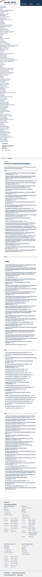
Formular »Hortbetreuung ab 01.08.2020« (15, 466)
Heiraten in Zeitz (4, 33)
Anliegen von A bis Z (4, 87)
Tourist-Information (4, 83)
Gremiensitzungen (4, 106)
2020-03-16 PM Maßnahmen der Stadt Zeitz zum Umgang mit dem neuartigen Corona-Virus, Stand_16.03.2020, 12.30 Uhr (20, 416)
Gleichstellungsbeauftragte (6, 25)
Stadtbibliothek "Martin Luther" (7, 46)
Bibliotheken (3, 15)
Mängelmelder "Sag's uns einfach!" (8, 92)
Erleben (2, 77)
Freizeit (1, 34)
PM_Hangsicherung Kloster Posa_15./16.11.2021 (16, 372)
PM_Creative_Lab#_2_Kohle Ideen (13, 407)
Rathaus (2, 76)
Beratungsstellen (4, 29)
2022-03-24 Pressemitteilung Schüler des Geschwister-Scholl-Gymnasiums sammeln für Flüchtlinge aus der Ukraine (20, 286)
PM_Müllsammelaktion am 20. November (14, 370)
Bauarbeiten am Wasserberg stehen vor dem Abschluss (17, 208)
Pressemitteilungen (4, 102)
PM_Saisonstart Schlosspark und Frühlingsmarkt (16, 309)
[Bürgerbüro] (30, 512)
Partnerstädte (3, 7)
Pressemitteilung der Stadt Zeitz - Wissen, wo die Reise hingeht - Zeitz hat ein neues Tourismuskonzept (20, 233)
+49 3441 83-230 (25, 552)
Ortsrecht (2, 93)
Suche (30, 3)
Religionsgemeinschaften (6, 26)
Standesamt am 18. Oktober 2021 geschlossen (15, 378)
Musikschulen (3, 18)
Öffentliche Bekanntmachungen (7, 104)
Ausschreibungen (4, 107)
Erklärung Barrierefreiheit (18, 573)
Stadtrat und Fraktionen (5, 114)
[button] (38, 3)
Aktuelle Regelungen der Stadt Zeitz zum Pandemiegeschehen (14, 366)
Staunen (2, 66)
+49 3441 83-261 (25, 516)
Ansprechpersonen (4, 129)
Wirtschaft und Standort (5, 133)
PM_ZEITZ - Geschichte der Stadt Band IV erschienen (17, 364)
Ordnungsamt (3, 91)
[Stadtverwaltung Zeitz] (21, 148)
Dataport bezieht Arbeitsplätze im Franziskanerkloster (17, 395)
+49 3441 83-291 (7, 549)
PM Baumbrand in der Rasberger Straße (14, 485)
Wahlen (1, 123)
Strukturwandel (3, 134)
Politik (1, 112)
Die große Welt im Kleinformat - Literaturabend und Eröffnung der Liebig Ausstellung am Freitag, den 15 (20, 196)
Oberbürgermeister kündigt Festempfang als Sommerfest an (19, 180)
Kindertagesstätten (4, 11)
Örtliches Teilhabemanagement (7, 31)
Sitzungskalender (4, 118)
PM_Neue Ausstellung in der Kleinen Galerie (15, 385)
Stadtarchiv (2, 95)
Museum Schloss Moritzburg (6, 69)
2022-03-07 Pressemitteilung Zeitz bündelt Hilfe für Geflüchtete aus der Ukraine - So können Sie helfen (20, 319)
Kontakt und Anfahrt (4, 127)
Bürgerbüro (2, 88)
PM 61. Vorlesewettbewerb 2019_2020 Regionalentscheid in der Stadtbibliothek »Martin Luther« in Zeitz (20, 475)
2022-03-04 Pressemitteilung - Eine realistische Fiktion (17, 322)
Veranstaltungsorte (4, 80)
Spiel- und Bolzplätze (5, 38)
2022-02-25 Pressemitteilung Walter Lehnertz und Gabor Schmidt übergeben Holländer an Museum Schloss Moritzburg (20, 335)
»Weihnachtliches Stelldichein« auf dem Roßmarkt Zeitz (18, 374)
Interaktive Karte (4, 141)
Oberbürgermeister (4, 126)
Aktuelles (2, 100)
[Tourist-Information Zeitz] (12, 548)
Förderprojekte (3, 57)
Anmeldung (7, 573)
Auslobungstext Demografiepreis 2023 (14, 221)
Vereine (2, 39)
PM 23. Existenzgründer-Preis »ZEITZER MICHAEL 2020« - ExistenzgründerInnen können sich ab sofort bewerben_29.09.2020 (20, 471)
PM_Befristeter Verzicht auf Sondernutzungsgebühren (17, 401)
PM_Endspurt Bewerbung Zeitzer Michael (14, 369)
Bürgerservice (3, 85)
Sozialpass (2, 22)
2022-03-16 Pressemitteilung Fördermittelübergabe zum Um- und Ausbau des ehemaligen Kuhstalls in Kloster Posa (20, 306)
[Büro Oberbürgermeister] (30, 549)
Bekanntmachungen (4, 103)
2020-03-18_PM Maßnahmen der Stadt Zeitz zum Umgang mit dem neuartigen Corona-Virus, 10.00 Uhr (20, 423)
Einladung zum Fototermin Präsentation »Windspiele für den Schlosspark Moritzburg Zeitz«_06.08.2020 (19, 442)
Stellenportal (3, 108)
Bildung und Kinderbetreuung (7, 10)
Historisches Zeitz (4, 75)
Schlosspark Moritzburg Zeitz (6, 68)
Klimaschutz (2, 64)
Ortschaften (3, 6)
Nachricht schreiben (8, 514)
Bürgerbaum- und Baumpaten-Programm (9, 45)
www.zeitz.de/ (7, 513)
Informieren (2, 81)
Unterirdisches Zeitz (4, 71)
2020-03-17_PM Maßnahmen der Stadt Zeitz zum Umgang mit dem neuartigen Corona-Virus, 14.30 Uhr (20, 419)
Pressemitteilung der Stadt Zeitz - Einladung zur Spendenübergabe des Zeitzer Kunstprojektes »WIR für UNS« (20, 230)
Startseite (4, 158)
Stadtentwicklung (4, 49)
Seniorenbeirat (3, 120)
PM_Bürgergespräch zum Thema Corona (14, 344)
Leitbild (1, 52)
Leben (1, 8)
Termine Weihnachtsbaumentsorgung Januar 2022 (16, 352)
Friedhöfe (2, 27)
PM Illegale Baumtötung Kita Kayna (13, 406)
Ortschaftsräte (3, 116)
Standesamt (2, 89)
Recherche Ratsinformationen (7, 119)
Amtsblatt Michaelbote (5, 111)
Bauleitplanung (3, 54)
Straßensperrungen (4, 110)
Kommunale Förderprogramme (7, 58)
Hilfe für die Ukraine (4, 30)
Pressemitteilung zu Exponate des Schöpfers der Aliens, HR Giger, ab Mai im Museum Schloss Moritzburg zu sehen (21, 297)
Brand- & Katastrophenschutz (6, 61)
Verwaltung (2, 125)
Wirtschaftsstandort (4, 135)
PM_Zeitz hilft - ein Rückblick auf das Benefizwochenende (18, 399)
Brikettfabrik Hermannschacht (7, 72)
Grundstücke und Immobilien (6, 53)
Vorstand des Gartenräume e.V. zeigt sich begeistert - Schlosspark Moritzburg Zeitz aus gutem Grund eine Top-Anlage (20, 223)
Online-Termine (3, 99)
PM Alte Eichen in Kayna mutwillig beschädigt (15, 480)
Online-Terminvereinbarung (6, 96)
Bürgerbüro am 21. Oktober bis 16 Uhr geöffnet (16, 376)
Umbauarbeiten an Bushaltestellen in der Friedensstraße (18, 387)
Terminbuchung (3, 98)
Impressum (20, 575)
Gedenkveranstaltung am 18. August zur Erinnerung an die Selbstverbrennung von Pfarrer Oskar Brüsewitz (21, 215)
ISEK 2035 (2, 50)
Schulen (2, 12)
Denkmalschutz (3, 56)
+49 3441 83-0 (7, 512)
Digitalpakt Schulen (4, 14)
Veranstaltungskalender (5, 79)
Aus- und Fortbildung (5, 16)
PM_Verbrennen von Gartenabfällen (13, 380)
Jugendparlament (4, 122)
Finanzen (2, 130)
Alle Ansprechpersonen (10, 504)
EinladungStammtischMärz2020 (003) (13, 460)
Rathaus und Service (4, 84)
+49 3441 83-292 (7, 551)
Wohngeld (2, 23)
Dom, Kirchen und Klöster (6, 73)
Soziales (2, 21)
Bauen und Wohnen (4, 48)
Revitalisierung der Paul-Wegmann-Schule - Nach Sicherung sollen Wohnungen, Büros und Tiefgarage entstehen (20, 186)
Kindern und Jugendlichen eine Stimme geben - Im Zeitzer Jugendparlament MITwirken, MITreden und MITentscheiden (20, 236)
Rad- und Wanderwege (5, 44)
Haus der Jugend (4, 42)
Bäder (1, 37)
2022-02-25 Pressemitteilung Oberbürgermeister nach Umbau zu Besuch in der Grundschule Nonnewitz (21, 338)
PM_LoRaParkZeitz (9, 277)
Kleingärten (2, 41)
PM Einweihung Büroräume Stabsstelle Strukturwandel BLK (18, 397)
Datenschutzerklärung (9, 575)
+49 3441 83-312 (25, 515)
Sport (1, 35)
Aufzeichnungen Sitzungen (6, 115)
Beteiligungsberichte (5, 131)
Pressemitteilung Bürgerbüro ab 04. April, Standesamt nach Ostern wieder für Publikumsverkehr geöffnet (20, 265)
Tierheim (2, 62)
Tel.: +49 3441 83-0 (6, 150)
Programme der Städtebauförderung (8, 60)
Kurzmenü (9, 158)
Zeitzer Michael (3, 138)
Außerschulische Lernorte (6, 19)
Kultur (1, 65)
